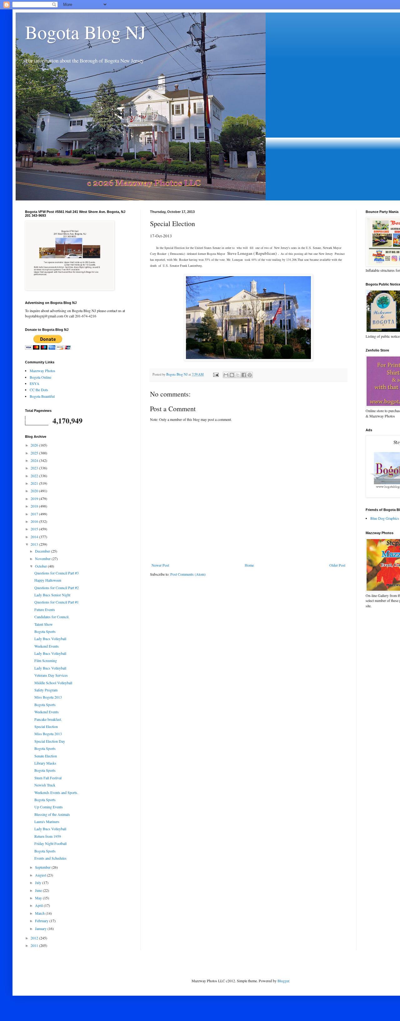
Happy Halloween (47, 580)
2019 (35, 498)
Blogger (283, 980)
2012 (35, 937)
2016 (35, 521)
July (38, 882)
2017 (35, 513)
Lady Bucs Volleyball (50, 638)
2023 (35, 467)
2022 (35, 475)
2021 (35, 483)
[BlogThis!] (232, 375)
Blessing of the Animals (52, 814)
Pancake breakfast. (48, 719)
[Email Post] (216, 374)
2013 (35, 544)
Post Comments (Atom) (188, 574)
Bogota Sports (45, 631)
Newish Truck (44, 784)
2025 (35, 452)
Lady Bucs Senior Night (52, 594)
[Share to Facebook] (244, 375)
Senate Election (45, 755)
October (41, 566)
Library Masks (45, 763)
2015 (35, 528)
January (41, 928)
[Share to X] (238, 375)
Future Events (44, 609)
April (39, 905)
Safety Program (46, 689)
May (39, 897)
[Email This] (226, 375)
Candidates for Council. (51, 616)
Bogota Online (40, 377)
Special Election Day (49, 741)
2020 (35, 490)
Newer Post (160, 565)
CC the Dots (39, 389)
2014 (35, 536)
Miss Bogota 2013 (48, 697)
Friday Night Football (50, 843)
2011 (35, 945)
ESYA (34, 383)
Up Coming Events (48, 806)
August (41, 874)
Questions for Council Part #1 (56, 601)
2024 (35, 460)
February (42, 920)
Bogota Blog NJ (85, 31)
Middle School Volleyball (53, 682)
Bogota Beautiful (42, 396)
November (43, 558)
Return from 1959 (47, 836)
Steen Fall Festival (48, 777)
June (39, 890)
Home (249, 565)
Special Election (46, 726)
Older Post (337, 565)
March (40, 913)
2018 (35, 505)
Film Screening (45, 660)
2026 (35, 444)
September (43, 867)
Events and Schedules (50, 858)
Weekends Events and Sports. (56, 792)
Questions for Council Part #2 (56, 587)
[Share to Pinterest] (250, 375)
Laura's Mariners (46, 821)
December (43, 550)
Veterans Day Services (51, 675)
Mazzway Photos (42, 370)
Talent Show (43, 624)
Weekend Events (46, 646)
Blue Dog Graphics (384, 518)
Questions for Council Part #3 (56, 572)
